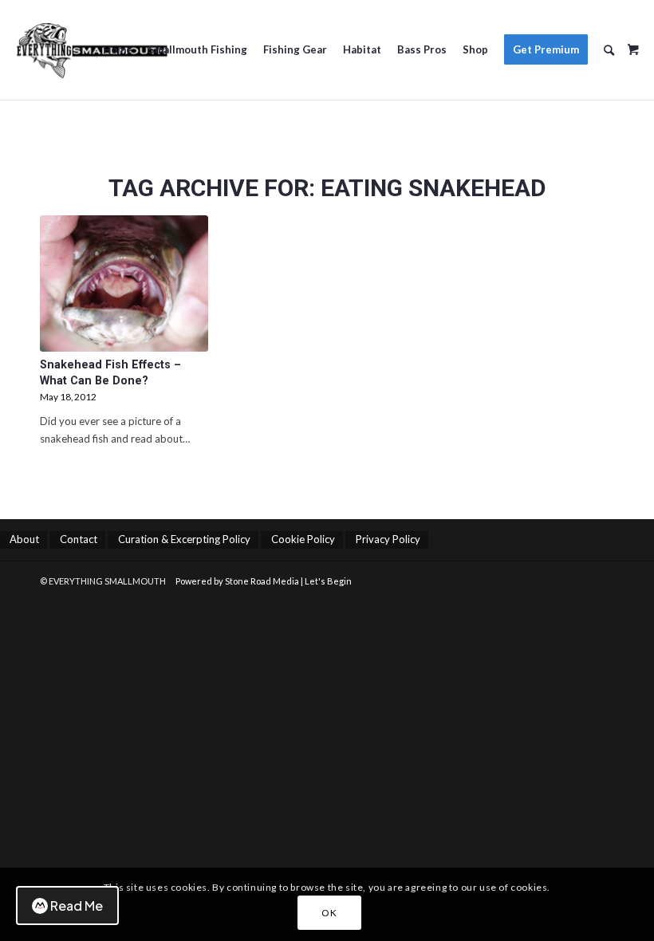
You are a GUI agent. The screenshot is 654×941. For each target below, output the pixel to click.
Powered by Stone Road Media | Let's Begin (263, 581)
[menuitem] (117, 50)
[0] (633, 44)
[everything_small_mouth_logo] (91, 50)
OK (329, 913)
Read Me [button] (76, 905)
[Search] (609, 50)
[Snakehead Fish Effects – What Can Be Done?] (124, 283)
